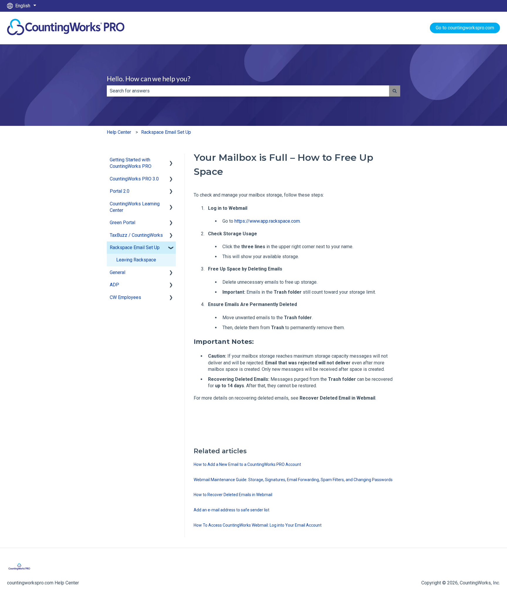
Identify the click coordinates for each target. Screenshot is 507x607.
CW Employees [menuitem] (125, 297)
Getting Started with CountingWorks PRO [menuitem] (130, 163)
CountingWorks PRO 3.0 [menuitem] (134, 179)
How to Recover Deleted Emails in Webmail (233, 494)
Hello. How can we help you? (148, 79)
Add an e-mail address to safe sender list (231, 510)
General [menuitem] (117, 272)
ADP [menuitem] (114, 285)
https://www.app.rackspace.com (267, 221)
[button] (171, 160)
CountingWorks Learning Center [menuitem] (135, 207)
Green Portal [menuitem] (122, 222)
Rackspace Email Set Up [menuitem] (135, 247)
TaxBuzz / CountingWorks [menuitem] (136, 235)
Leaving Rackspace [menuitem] (136, 260)
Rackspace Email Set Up (166, 132)
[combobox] (248, 91)
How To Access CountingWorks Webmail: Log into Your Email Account (258, 525)
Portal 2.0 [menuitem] (119, 191)
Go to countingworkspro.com (465, 28)
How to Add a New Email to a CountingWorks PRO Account (247, 464)
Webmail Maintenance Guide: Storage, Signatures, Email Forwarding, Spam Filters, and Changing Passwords (293, 479)
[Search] (394, 91)
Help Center (119, 132)
